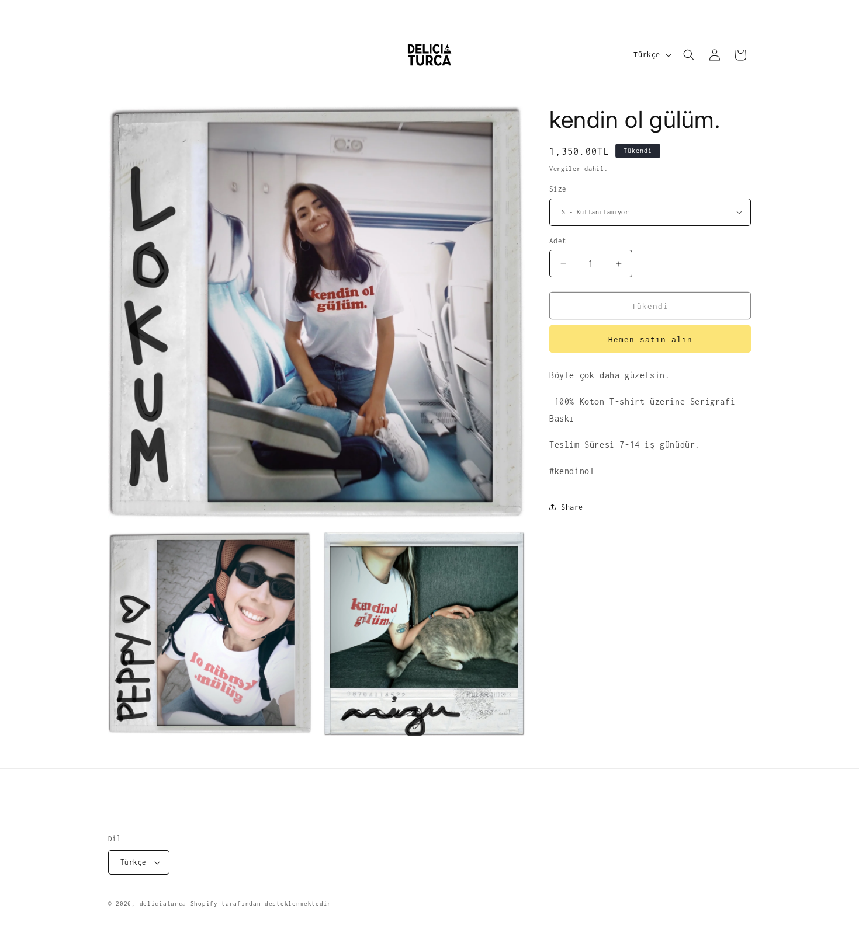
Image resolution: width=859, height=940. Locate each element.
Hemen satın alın (650, 339)
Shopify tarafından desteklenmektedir (260, 903)
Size (558, 189)
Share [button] (572, 507)
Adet (558, 241)
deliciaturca (163, 903)
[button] (689, 55)
